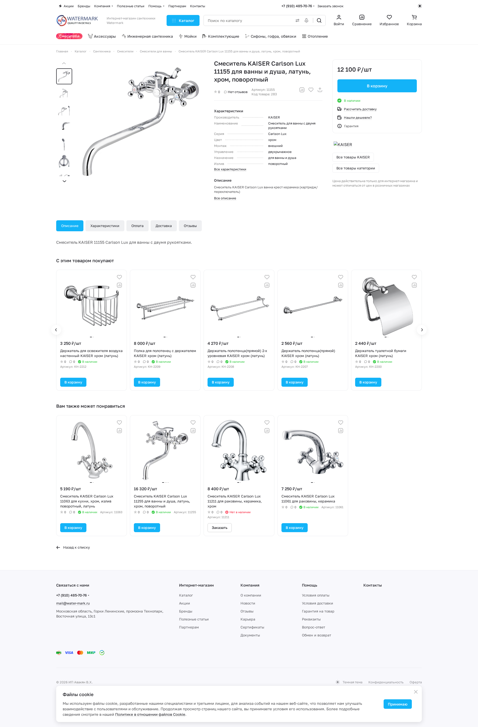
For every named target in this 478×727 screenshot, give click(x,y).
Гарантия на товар (318, 611)
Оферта (416, 682)
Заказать (220, 527)
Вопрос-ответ (313, 627)
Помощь (309, 585)
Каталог (186, 595)
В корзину (377, 85)
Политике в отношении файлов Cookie (150, 714)
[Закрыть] (416, 692)
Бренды (185, 611)
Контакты (372, 585)
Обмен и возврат (316, 635)
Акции (184, 603)
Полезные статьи (194, 619)
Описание (69, 226)
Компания (249, 585)
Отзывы (190, 226)
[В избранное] (310, 89)
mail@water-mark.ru (73, 603)
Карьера (247, 619)
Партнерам (189, 627)
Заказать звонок (330, 6)
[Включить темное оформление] (420, 6)
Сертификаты (252, 627)
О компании (250, 595)
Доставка (164, 226)
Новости (247, 603)
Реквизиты (311, 619)
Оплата (137, 226)
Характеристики (104, 226)
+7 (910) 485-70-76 (296, 6)
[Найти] (319, 20)
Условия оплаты (315, 595)
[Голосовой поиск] (307, 20)
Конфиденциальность (386, 682)
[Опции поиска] (296, 20)
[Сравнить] (301, 89)
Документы (250, 635)
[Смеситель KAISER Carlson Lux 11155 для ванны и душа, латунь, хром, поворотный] (141, 122)
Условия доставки (317, 603)
